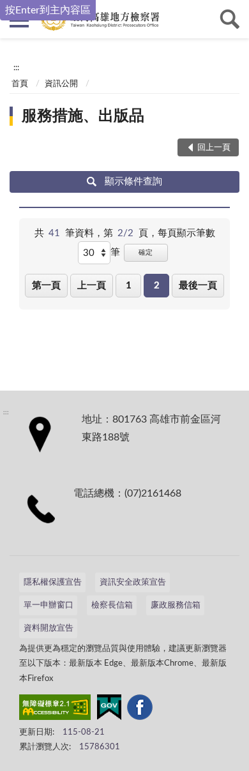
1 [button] (129, 285)
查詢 (230, 19)
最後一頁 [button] (198, 285)
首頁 (19, 84)
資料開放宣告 (48, 628)
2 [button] (157, 285)
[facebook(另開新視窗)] (140, 709)
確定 (146, 252)
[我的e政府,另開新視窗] (109, 709)
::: (16, 67)
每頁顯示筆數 (186, 233)
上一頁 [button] (91, 285)
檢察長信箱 (112, 605)
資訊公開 (61, 84)
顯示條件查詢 (133, 181)
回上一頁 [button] (213, 148)
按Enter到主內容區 (48, 10)
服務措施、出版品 (83, 116)
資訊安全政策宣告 (133, 582)
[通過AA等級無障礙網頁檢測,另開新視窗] (55, 709)
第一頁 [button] (46, 285)
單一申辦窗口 (48, 605)
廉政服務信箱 (175, 605)
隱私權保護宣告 (53, 582)
